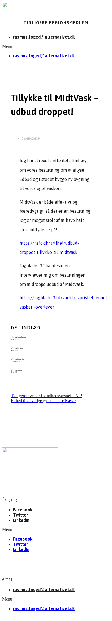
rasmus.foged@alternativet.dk (44, 36)
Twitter (20, 514)
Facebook (22, 509)
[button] (56, 46)
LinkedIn (21, 520)
